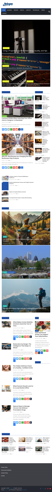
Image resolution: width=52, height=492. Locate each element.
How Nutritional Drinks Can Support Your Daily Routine (41, 334)
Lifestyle (28, 10)
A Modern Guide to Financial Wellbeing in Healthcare (18, 177)
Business (9, 10)
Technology (36, 10)
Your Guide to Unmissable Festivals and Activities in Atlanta (23, 275)
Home (3, 10)
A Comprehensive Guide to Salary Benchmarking (20, 197)
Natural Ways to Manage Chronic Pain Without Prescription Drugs (21, 408)
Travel (43, 10)
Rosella (43, 102)
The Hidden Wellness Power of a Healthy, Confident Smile (23, 367)
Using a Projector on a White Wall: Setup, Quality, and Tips (25, 51)
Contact (4, 13)
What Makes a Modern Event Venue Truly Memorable (29, 439)
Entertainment (11, 272)
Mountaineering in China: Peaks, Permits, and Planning (46, 159)
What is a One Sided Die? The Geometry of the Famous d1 (46, 133)
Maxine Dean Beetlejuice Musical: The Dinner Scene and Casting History (38, 84)
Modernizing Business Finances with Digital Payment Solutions (21, 183)
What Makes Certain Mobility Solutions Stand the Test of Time (23, 324)
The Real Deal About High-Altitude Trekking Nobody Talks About (24, 308)
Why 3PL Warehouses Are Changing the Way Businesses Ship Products (16, 157)
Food (37, 330)
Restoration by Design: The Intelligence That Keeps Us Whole (22, 346)
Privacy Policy (4, 467)
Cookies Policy (4, 473)
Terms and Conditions (6, 470)
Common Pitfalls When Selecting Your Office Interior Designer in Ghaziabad (17, 119)
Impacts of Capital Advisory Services (17, 191)
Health (22, 10)
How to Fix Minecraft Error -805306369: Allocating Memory (17, 68)
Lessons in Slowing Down (29, 447)
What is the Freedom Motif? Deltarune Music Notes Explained (13, 84)
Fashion (16, 10)
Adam (10, 122)
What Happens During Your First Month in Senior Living (46, 439)
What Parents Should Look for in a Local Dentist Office (23, 387)
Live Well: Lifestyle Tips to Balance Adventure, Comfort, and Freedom (23, 240)
